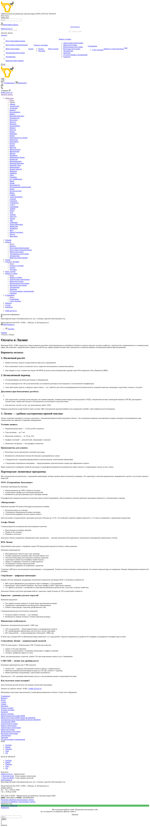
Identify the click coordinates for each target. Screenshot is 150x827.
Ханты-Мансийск (16, 224)
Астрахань (14, 108)
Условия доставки (7, 710)
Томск (12, 211)
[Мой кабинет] (2, 86)
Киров (12, 136)
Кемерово (13, 134)
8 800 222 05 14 (6, 29)
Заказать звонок (7, 94)
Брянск (12, 114)
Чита (11, 230)
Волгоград (14, 120)
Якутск (12, 234)
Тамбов (12, 209)
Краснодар (14, 140)
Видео (3, 700)
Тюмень (13, 214)
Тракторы (4, 737)
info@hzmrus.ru (75, 27)
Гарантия (4, 712)
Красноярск (14, 142)
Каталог (13, 246)
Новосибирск (15, 167)
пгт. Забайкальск (16, 179)
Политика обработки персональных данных (17, 800)
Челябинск (14, 228)
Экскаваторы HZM (8, 722)
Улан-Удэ (13, 216)
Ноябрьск (13, 173)
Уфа (11, 220)
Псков (12, 189)
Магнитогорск (15, 149)
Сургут (12, 205)
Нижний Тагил (15, 165)
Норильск (13, 171)
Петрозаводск (15, 185)
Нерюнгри (14, 159)
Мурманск (13, 155)
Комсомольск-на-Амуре (18, 138)
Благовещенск (15, 112)
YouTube (11, 329)
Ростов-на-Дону (16, 191)
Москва (12, 153)
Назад (12, 100)
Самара (12, 195)
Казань (12, 132)
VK (6, 753)
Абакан (12, 104)
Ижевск (12, 128)
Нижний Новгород (17, 163)
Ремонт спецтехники (9, 726)
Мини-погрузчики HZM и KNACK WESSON (18, 718)
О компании (14, 299)
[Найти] (2, 22)
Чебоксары (14, 226)
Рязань (12, 193)
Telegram (8, 749)
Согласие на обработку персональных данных (18, 802)
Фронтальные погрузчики (10, 731)
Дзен (7, 751)
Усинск (12, 218)
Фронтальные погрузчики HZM (13, 716)
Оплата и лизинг (7, 708)
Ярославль (14, 236)
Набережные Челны (17, 157)
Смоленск (13, 201)
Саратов (13, 199)
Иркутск (13, 130)
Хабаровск (14, 222)
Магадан (13, 147)
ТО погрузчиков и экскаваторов (13, 739)
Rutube (7, 747)
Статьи (3, 702)
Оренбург (13, 177)
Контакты (4, 706)
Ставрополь (14, 203)
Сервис (3, 704)
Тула (11, 213)
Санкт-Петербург (16, 197)
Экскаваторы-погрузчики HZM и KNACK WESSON (21, 720)
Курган (12, 143)
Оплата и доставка (17, 266)
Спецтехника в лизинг (9, 724)
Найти (4, 819)
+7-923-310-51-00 (7, 776)
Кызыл (12, 145)
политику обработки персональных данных (92, 811)
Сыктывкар (14, 207)
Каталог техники (7, 714)
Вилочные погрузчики (9, 733)
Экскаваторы (6, 735)
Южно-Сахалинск (16, 232)
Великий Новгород (17, 116)
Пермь (12, 183)
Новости (4, 698)
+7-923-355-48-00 (7, 778)
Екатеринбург (15, 126)
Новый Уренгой (16, 169)
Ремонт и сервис (16, 277)
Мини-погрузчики (8, 729)
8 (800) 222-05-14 (34, 689)
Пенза (12, 181)
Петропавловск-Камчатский (20, 187)
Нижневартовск (16, 161)
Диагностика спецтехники (11, 728)
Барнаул (13, 110)
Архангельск (14, 106)
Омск (12, 175)
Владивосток (14, 118)
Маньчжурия (14, 151)
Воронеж (13, 124)
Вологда (13, 122)
